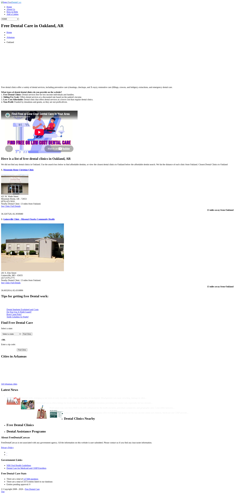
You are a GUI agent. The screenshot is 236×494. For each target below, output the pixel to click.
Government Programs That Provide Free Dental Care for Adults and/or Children (102, 410)
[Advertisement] (118, 65)
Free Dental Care (32, 489)
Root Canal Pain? (14, 314)
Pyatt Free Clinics (14, 374)
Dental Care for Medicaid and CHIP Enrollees (26, 468)
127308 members (30, 479)
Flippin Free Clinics (15, 364)
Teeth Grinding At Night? (18, 317)
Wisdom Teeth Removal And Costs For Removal (43, 395)
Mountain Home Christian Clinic (18, 170)
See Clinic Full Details (10, 206)
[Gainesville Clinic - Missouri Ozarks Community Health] (32, 270)
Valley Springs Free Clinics (18, 379)
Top (3, 491)
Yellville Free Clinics (16, 367)
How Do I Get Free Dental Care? (50, 400)
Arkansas (11, 37)
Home (9, 7)
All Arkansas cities (9, 384)
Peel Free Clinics (14, 372)
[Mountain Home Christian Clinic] (14, 194)
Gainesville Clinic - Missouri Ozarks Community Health (29, 219)
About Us (11, 9)
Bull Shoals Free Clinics (17, 362)
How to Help (12, 12)
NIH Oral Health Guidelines (19, 465)
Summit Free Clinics (15, 377)
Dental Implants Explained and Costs (23, 309)
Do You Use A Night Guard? (19, 312)
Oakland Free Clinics (16, 369)
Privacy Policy (7, 447)
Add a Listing (12, 14)
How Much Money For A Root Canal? (67, 405)
